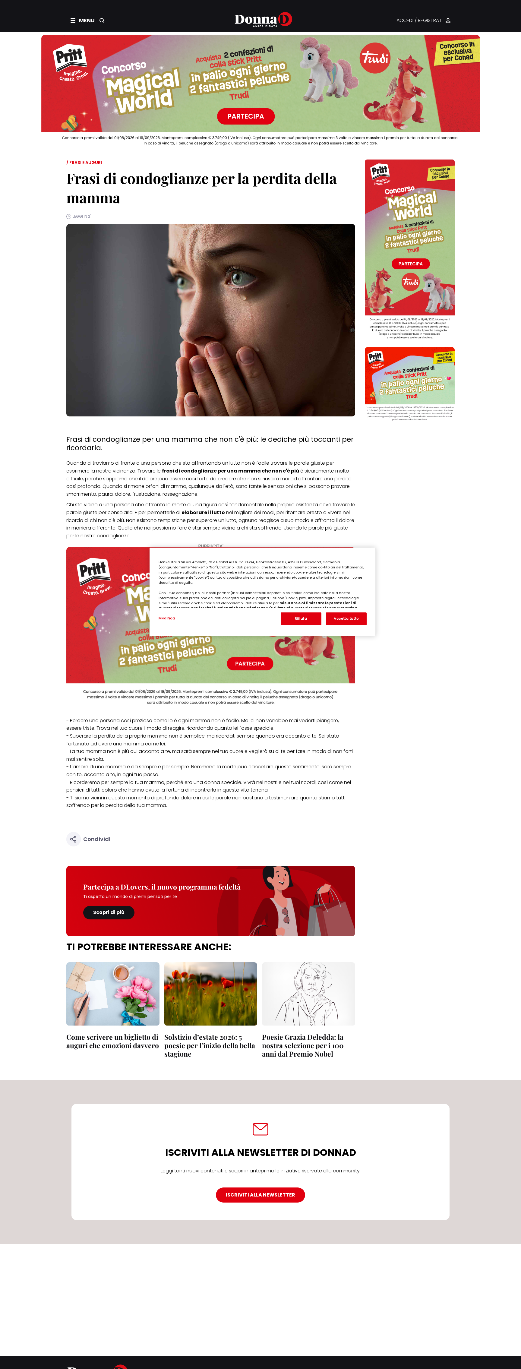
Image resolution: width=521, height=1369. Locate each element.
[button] (83, 20)
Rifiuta (301, 618)
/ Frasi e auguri (84, 163)
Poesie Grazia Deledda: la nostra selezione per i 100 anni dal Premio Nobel (303, 1045)
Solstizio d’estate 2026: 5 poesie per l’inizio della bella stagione (209, 1045)
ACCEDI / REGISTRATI (419, 20)
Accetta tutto (346, 618)
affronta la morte (165, 504)
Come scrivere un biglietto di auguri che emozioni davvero (112, 1041)
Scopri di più (109, 912)
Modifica (167, 618)
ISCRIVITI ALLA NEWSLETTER (260, 1194)
